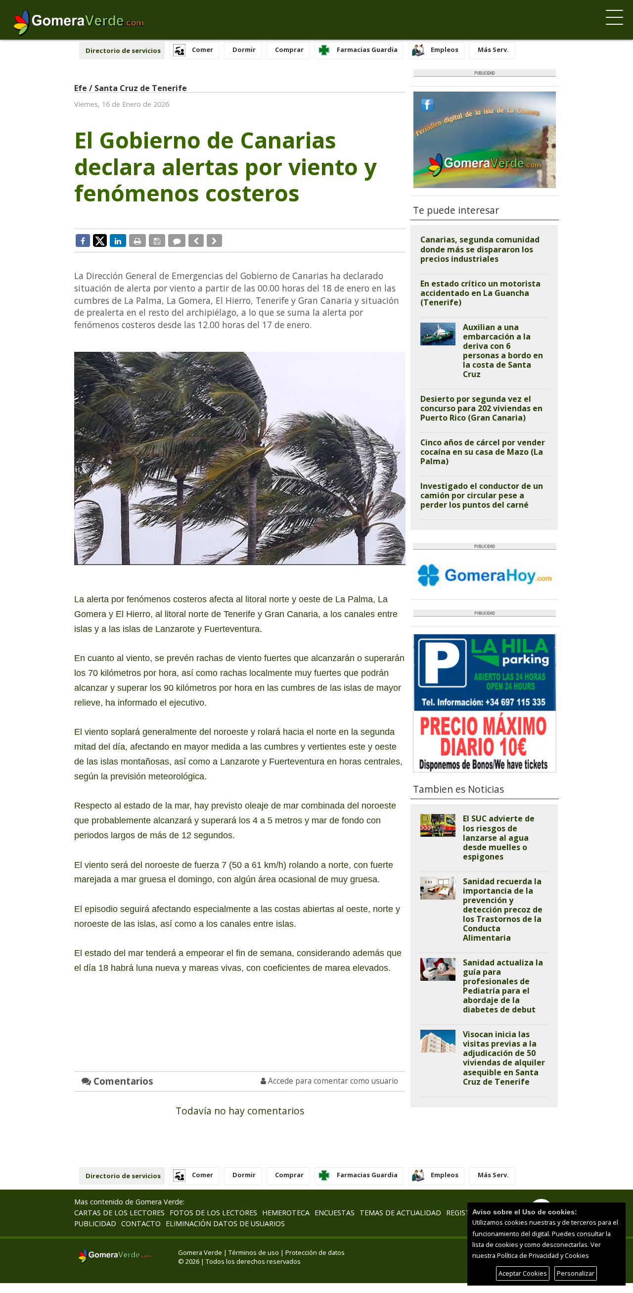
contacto (141, 1223)
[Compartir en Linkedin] (118, 240)
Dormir (244, 49)
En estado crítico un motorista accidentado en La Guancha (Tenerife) (480, 293)
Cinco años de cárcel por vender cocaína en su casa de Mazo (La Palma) (482, 452)
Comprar (289, 49)
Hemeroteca (286, 1212)
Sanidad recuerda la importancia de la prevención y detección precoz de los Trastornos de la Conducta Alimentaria (503, 909)
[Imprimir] (137, 240)
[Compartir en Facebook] (83, 240)
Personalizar (575, 1273)
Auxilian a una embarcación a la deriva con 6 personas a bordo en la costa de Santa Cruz (503, 351)
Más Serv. (493, 49)
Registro (463, 1212)
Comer (202, 49)
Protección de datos (315, 1252)
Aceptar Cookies (522, 1273)
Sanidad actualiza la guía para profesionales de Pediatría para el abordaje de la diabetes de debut (503, 986)
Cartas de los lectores (119, 1212)
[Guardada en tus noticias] (157, 240)
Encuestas (335, 1212)
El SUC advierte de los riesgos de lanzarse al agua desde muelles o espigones (499, 837)
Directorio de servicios (123, 50)
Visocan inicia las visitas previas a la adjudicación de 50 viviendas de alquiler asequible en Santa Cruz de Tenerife (504, 1058)
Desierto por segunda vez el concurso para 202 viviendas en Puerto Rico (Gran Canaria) (481, 408)
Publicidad (95, 1223)
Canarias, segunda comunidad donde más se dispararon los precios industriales (480, 249)
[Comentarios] (176, 240)
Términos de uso (253, 1252)
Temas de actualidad (400, 1212)
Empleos (444, 49)
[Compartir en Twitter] (100, 240)
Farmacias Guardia (367, 49)
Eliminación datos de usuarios (225, 1223)
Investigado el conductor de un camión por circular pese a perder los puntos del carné (481, 495)
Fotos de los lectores (213, 1212)
